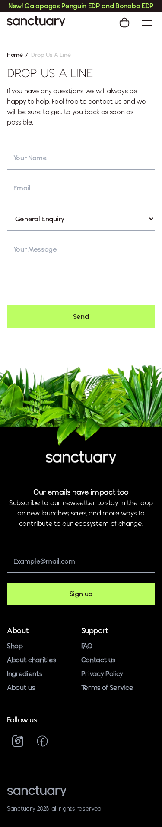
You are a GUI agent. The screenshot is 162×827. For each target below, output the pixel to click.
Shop (15, 646)
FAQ (86, 646)
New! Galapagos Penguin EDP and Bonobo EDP (81, 6)
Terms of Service (107, 687)
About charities (31, 660)
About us (21, 687)
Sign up (81, 594)
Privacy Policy (102, 673)
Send (81, 316)
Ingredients (24, 673)
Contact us (98, 660)
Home (15, 54)
